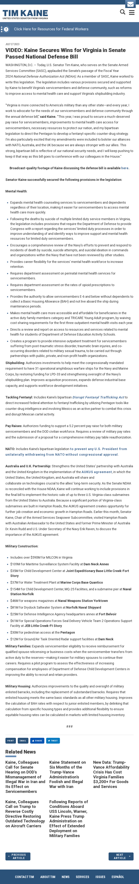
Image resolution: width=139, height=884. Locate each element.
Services (82, 877)
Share (38, 741)
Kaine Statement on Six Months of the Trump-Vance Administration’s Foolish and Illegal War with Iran (67, 774)
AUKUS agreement (97, 472)
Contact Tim (24, 877)
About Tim (47, 877)
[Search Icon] (122, 12)
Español (118, 877)
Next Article (120, 856)
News (66, 877)
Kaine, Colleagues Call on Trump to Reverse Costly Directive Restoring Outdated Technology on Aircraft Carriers (25, 813)
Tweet (54, 741)
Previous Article (19, 856)
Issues (100, 877)
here (125, 168)
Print (10, 741)
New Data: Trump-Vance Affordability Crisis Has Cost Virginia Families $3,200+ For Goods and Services (111, 774)
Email (23, 741)
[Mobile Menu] (131, 12)
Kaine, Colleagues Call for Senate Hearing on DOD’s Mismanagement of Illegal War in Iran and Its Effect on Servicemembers (25, 777)
